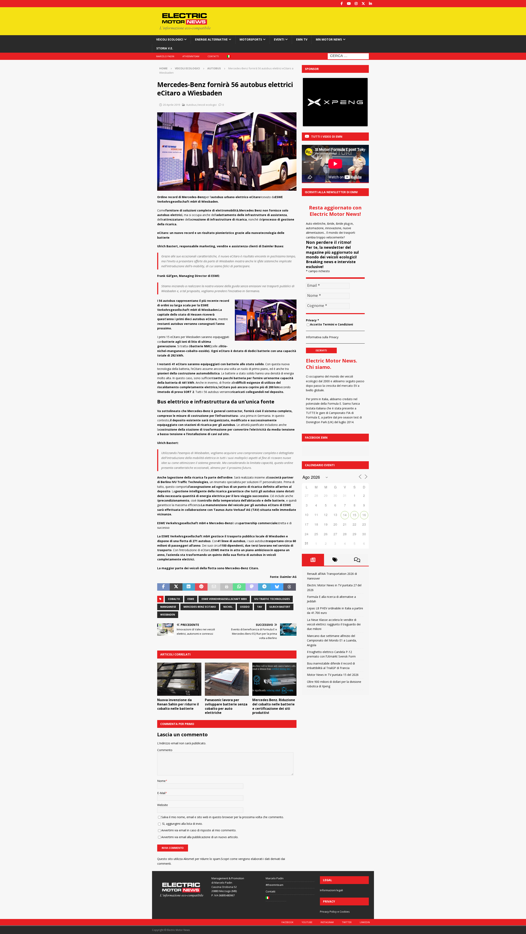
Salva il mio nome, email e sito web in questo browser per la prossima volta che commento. (222, 817)
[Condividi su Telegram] (264, 587)
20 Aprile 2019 (171, 105)
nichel (228, 607)
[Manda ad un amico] (214, 587)
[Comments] (357, 560)
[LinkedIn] (370, 3)
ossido (245, 607)
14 (345, 514)
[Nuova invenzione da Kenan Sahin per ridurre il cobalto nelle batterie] (179, 679)
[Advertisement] (302, 20)
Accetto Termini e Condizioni (331, 324)
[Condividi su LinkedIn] (188, 587)
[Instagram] (356, 3)
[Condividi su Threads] (289, 587)
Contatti (213, 56)
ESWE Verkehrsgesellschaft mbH (224, 599)
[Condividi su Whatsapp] (239, 587)
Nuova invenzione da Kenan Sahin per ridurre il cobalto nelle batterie (178, 704)
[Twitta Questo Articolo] (176, 587)
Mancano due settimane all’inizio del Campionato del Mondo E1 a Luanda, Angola (332, 640)
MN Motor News (329, 39)
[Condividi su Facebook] (163, 587)
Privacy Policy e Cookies (335, 911)
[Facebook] (341, 3)
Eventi (279, 39)
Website (162, 805)
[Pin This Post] (201, 587)
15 (354, 514)
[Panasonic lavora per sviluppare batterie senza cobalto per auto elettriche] (227, 679)
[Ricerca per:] (348, 56)
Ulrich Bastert (279, 607)
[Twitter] (363, 3)
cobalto (174, 599)
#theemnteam (190, 56)
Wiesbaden (167, 614)
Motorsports (251, 39)
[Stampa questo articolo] (226, 587)
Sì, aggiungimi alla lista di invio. (182, 824)
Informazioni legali (331, 890)
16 (364, 514)
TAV (259, 607)
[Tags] (335, 560)
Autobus (191, 105)
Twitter (347, 922)
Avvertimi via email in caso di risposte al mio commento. (198, 830)
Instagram (327, 922)
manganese (168, 607)
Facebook (287, 922)
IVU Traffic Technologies (272, 599)
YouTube (307, 922)
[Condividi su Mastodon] (252, 587)
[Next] (360, 102)
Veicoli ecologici (169, 39)
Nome (161, 781)
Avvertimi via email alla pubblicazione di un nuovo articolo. (199, 837)
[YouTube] (348, 3)
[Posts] (313, 560)
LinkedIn (365, 922)
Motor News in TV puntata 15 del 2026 (333, 675)
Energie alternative (211, 39)
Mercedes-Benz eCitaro (199, 607)
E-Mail (161, 793)
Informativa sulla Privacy (322, 337)
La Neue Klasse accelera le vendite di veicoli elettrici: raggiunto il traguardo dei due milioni (334, 624)
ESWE (190, 599)
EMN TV (301, 39)
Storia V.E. (164, 48)
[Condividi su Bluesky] (277, 587)
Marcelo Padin (165, 56)
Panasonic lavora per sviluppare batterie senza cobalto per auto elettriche (226, 706)
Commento (164, 750)
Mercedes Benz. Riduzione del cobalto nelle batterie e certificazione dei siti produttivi (273, 706)
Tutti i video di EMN (326, 136)
